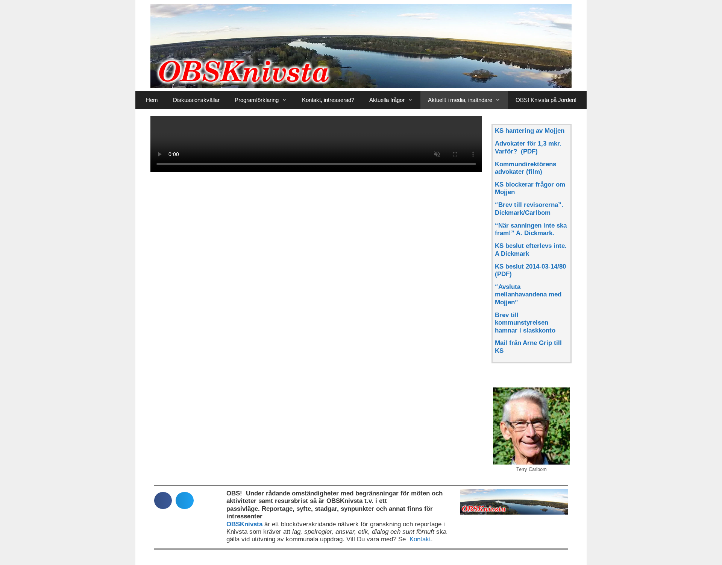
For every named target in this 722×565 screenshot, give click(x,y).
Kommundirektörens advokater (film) (525, 168)
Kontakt (420, 539)
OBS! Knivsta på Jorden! (546, 100)
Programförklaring (257, 100)
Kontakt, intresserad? (328, 100)
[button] (163, 500)
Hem (152, 100)
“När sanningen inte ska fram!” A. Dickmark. (531, 229)
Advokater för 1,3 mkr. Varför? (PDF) (528, 147)
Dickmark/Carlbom (523, 212)
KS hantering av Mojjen (529, 130)
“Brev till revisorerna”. (529, 204)
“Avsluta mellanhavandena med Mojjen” (528, 294)
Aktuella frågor (387, 100)
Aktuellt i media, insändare (460, 100)
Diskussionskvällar (196, 100)
